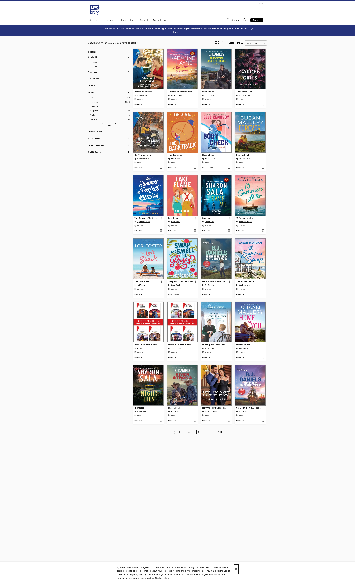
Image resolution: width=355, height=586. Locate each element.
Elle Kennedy (210, 158)
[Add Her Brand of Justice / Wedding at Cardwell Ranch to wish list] (229, 294)
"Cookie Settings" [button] (155, 574)
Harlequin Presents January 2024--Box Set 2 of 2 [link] (147, 345)
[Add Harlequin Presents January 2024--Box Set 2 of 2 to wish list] (161, 357)
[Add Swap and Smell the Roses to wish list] (195, 294)
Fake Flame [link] (173, 218)
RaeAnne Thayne (177, 95)
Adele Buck (175, 222)
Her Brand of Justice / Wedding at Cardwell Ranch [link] (215, 281)
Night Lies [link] (139, 408)
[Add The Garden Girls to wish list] (263, 104)
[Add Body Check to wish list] (229, 168)
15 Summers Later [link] (244, 218)
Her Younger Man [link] (142, 155)
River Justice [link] (208, 92)
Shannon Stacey (143, 95)
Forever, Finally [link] (243, 155)
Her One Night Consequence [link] (215, 408)
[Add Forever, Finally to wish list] (263, 168)
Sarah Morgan (244, 285)
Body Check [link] (208, 155)
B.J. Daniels (209, 95)
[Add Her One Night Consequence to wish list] (229, 421)
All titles (93, 63)
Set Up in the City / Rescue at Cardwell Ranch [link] (249, 408)
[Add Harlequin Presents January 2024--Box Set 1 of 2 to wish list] (195, 357)
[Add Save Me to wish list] (229, 231)
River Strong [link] (174, 408)
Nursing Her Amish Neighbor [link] (215, 345)
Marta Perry (209, 348)
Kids (123, 20)
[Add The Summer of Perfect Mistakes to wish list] (161, 231)
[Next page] (226, 432)
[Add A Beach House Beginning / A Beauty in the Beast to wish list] (195, 104)
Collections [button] (108, 20)
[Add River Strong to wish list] (195, 421)
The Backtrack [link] (175, 155)
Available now (95, 67)
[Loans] (245, 20)
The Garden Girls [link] (244, 92)
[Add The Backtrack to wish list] (195, 168)
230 (219, 432)
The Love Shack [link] (141, 281)
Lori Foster (141, 285)
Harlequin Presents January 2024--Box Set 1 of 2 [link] (181, 345)
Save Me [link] (206, 218)
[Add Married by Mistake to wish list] (161, 104)
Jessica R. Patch (245, 95)
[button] (232, 20)
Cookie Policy (161, 578)
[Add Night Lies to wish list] (161, 421)
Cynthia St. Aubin (143, 222)
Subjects (93, 20)
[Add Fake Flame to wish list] (195, 231)
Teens (133, 20)
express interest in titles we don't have (203, 28)
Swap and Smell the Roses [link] (180, 281)
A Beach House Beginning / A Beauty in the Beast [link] (181, 92)
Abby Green (141, 348)
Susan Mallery (244, 158)
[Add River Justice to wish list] (229, 104)
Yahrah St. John (211, 411)
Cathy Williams (176, 348)
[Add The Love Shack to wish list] (161, 294)
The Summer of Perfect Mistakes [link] (147, 218)
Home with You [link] (243, 345)
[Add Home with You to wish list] (263, 357)
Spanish (144, 20)
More (109, 126)
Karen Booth (175, 285)
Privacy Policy (187, 567)
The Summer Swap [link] (245, 281)
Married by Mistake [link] (143, 92)
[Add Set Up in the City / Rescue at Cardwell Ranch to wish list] (263, 421)
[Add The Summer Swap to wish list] (263, 294)
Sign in (256, 20)
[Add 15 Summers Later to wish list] (263, 231)
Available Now (160, 20)
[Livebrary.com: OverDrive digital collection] (95, 9)
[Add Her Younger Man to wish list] (161, 168)
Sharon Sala (209, 222)
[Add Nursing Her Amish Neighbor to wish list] (229, 357)
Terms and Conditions (165, 567)
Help (261, 4)
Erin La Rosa (175, 158)
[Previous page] (174, 432)
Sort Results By (236, 43)
